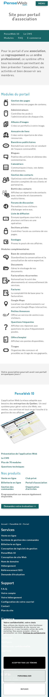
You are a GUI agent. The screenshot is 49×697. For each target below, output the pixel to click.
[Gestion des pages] (5, 106)
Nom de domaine (10, 561)
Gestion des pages (20, 100)
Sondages (16, 239)
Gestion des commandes (7, 488)
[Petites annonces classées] (5, 318)
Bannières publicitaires (23, 142)
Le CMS (5, 458)
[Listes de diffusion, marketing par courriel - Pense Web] (5, 222)
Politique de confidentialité (34, 633)
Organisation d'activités (32, 488)
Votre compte (8, 593)
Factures (15, 289)
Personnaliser (24, 676)
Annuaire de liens (20, 131)
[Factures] (5, 296)
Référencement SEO (12, 570)
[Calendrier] (5, 171)
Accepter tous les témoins (24, 663)
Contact (5, 606)
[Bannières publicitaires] (5, 149)
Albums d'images (20, 122)
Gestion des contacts (22, 175)
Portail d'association (36, 482)
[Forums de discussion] (5, 209)
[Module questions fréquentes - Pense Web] (5, 330)
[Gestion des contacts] (5, 183)
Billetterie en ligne (11, 482)
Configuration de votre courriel (17, 601)
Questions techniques (12, 466)
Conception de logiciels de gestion (19, 548)
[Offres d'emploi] (5, 342)
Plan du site (7, 610)
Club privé (31, 478)
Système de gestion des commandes (20, 540)
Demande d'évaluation (13, 574)
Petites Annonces (20, 311)
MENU (41, 3)
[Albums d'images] (5, 127)
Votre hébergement (11, 597)
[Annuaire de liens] (5, 138)
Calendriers (17, 164)
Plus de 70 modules (11, 462)
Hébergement (8, 565)
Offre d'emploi (18, 337)
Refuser (24, 689)
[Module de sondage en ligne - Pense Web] (5, 245)
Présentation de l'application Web (19, 453)
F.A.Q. (4, 588)
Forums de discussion (22, 202)
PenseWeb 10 (8, 553)
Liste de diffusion (20, 213)
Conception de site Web (14, 557)
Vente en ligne (8, 478)
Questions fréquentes (22, 322)
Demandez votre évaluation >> (20, 506)
